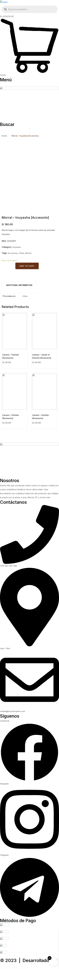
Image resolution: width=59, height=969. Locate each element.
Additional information (19, 285)
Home (5, 136)
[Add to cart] (24, 320)
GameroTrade (14, 966)
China (21, 253)
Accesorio (13, 253)
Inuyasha (16, 247)
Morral (28, 253)
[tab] (19, 285)
